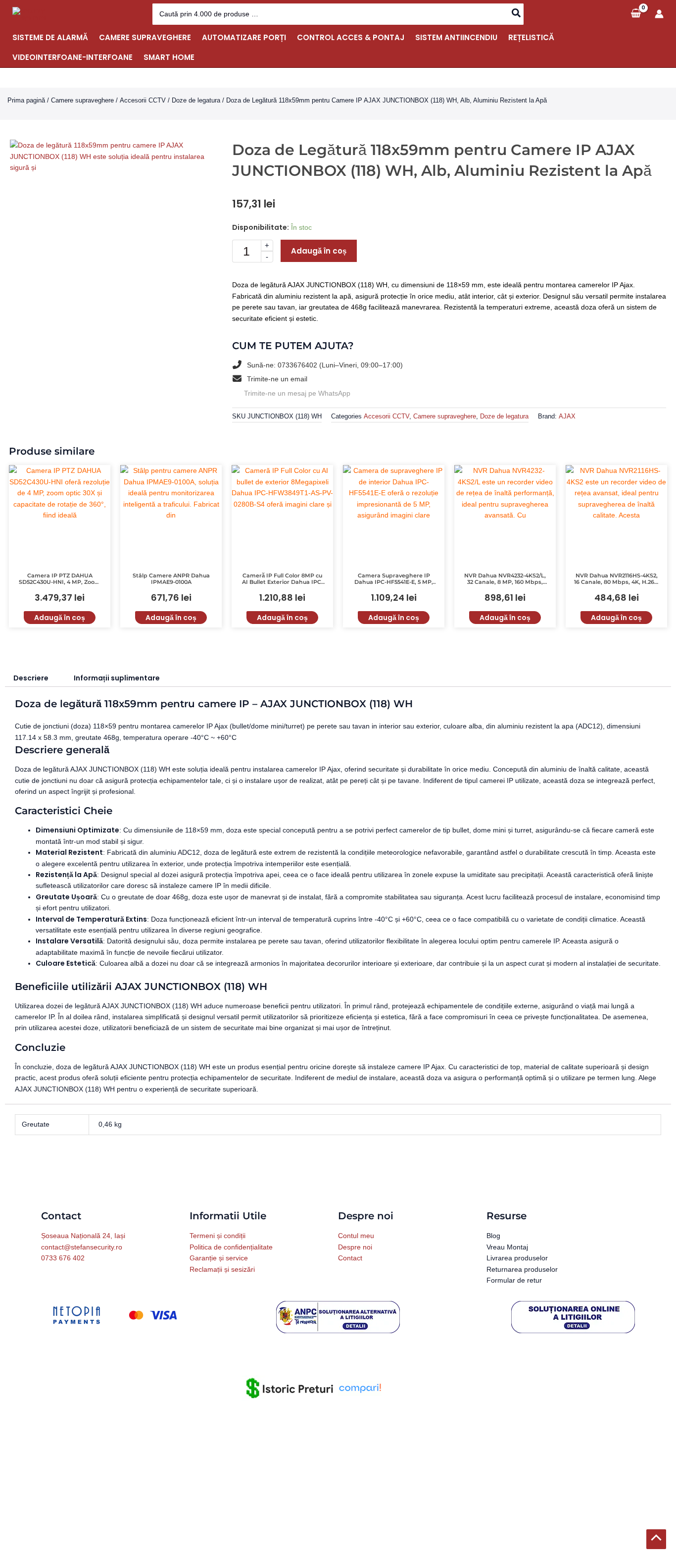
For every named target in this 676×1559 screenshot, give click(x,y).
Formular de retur (514, 1281)
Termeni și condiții (217, 1236)
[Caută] (517, 14)
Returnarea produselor (522, 1270)
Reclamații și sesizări (222, 1270)
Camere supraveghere (82, 100)
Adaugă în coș (318, 251)
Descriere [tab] (30, 678)
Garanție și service (219, 1258)
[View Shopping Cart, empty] (636, 13)
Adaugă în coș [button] (59, 618)
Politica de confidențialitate (231, 1247)
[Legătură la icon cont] (659, 13)
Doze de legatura (196, 100)
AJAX (567, 417)
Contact (350, 1258)
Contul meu (356, 1236)
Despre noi (355, 1247)
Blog (493, 1236)
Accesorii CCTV (143, 100)
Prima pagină (26, 100)
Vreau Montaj (507, 1247)
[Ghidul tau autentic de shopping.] (360, 1388)
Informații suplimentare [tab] (117, 678)
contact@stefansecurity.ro (81, 1247)
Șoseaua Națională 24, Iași (83, 1236)
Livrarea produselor (517, 1258)
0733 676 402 (63, 1258)
